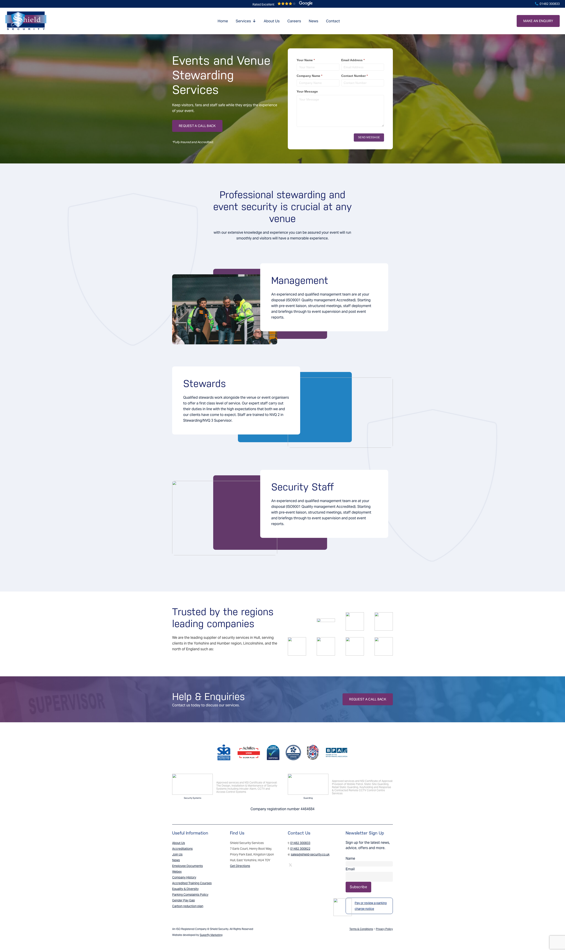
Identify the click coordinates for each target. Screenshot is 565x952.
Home (223, 21)
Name (350, 858)
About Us (272, 21)
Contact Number (354, 76)
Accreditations (182, 849)
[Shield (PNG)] (26, 21)
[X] (290, 865)
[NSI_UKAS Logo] (192, 784)
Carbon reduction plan (187, 906)
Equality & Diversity (185, 889)
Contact (333, 21)
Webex (177, 872)
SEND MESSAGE (369, 137)
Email (350, 869)
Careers (294, 21)
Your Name (306, 60)
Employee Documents (187, 866)
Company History (184, 877)
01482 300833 (549, 4)
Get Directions (240, 866)
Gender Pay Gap (183, 900)
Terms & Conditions (361, 929)
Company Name (309, 76)
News (313, 21)
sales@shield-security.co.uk (310, 854)
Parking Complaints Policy (190, 895)
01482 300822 (300, 849)
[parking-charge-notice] (342, 907)
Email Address (353, 60)
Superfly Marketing (211, 935)
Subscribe (358, 887)
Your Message (307, 91)
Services (243, 21)
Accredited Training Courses (192, 883)
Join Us (177, 854)
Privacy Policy (384, 929)
